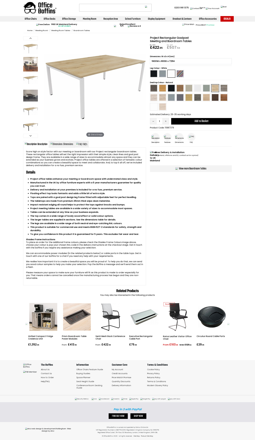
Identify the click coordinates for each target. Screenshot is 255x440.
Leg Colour (155, 68)
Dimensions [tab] (68, 144)
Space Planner (83, 377)
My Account (117, 369)
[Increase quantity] (166, 121)
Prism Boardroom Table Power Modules (74, 337)
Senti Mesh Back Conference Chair (110, 337)
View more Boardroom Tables (192, 168)
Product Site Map (147, 436)
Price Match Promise (121, 377)
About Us (45, 369)
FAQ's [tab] (84, 144)
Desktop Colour (157, 82)
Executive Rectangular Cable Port (141, 337)
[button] (27, 324)
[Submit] (148, 8)
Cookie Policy (153, 369)
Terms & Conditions (156, 381)
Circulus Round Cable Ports (211, 336)
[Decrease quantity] (153, 121)
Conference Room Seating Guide (89, 386)
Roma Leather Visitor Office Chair (177, 337)
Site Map (136, 436)
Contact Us (46, 373)
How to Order (47, 377)
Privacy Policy (153, 373)
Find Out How (118, 416)
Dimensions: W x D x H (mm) (162, 56)
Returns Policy (153, 377)
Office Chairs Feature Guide (89, 369)
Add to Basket (202, 121)
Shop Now (138, 416)
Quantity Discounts (121, 381)
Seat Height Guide (85, 381)
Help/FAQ (45, 381)
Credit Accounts (120, 373)
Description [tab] (42, 144)
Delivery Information (121, 385)
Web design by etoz (56, 430)
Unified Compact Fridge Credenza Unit (40, 337)
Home (30, 30)
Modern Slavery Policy (157, 385)
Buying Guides (83, 373)
